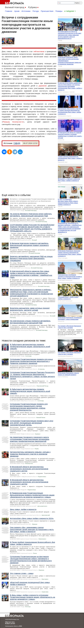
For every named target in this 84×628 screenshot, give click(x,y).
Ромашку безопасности (13, 122)
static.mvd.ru (8, 45)
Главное (8, 11)
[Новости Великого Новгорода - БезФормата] (12, 2)
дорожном (43, 86)
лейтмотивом (38, 52)
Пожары (58, 11)
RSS (20, 626)
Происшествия (47, 11)
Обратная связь (10, 622)
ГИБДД (17, 143)
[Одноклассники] (9, 151)
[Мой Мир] (20, 151)
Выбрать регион (10, 623)
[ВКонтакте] (4, 151)
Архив (16, 11)
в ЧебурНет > (70, 11)
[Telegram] (14, 151)
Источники (26, 11)
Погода (35, 11)
